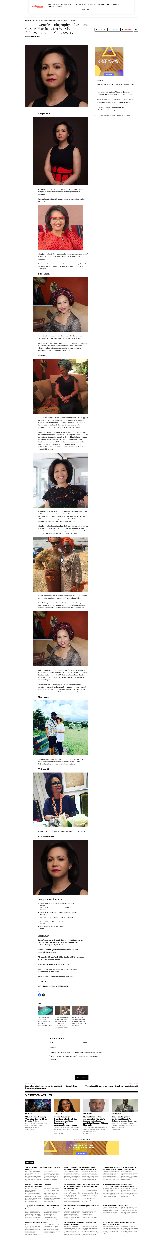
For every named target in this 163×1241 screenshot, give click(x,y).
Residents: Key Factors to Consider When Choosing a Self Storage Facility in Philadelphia (119, 1185)
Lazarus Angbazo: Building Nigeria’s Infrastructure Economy (110, 108)
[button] (129, 6)
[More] (136, 29)
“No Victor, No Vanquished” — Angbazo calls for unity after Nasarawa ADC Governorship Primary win (42, 1207)
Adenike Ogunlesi (107, 115)
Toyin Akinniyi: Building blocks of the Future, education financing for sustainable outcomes (114, 93)
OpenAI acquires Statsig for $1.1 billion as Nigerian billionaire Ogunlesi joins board (45, 1021)
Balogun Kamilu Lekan (33, 36)
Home (27, 20)
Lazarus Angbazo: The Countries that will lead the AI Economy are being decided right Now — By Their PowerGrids (81, 1207)
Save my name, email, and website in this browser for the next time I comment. (77, 1052)
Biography (34, 20)
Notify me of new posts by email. (88, 1056)
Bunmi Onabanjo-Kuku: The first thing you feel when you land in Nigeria (119, 1223)
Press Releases (58, 1113)
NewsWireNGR (29, 1129)
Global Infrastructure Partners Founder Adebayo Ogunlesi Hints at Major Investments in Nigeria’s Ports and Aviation (62, 1023)
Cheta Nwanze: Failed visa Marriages (115, 1205)
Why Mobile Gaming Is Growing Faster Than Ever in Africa (37, 1119)
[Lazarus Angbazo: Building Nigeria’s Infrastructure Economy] (125, 1105)
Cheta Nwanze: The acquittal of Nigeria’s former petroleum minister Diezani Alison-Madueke (115, 100)
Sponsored (28, 1113)
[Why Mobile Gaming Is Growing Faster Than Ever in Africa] (38, 1105)
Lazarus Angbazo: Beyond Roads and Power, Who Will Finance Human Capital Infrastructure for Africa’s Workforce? (81, 1186)
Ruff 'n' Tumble (123, 115)
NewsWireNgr (43, 831)
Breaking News (87, 1113)
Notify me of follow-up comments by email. (63, 1056)
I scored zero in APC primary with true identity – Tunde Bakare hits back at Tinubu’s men (51, 1087)
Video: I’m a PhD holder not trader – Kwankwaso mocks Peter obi (111, 1086)
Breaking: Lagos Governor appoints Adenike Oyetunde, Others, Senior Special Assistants (79, 1021)
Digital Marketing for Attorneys (36, 1222)
